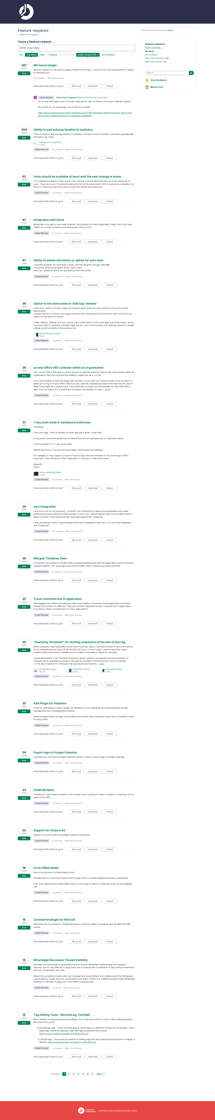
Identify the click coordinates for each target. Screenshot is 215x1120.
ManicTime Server (72, 479)
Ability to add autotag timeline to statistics (63, 129)
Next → (101, 1074)
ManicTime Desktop (55, 78)
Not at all (78, 86)
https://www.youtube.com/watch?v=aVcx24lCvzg (72, 1042)
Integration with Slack (49, 219)
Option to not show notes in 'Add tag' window (65, 303)
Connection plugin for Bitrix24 (54, 919)
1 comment (56, 988)
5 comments (57, 479)
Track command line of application (58, 598)
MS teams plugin (45, 65)
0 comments (57, 725)
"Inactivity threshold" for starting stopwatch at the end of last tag (79, 642)
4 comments (57, 395)
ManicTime (156, 87)
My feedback (108, 55)
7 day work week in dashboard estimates (62, 422)
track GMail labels (46, 867)
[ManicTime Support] (26, 12)
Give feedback (158, 80)
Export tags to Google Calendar (55, 752)
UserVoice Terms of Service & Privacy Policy (118, 1110)
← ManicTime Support (28, 34)
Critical (111, 86)
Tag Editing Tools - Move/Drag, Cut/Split (62, 1014)
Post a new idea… (153, 48)
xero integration (45, 506)
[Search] (191, 73)
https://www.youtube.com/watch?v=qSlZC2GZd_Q (63, 1033)
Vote (24, 73)
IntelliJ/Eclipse (44, 790)
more (107, 389)
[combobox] (168, 73)
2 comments (57, 340)
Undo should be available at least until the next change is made (77, 176)
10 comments (57, 276)
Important (94, 86)
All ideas (149, 51)
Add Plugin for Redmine (50, 703)
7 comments (57, 193)
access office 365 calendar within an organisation (68, 367)
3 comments (57, 615)
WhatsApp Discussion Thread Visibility (61, 960)
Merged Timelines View (50, 558)
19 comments (39, 78)
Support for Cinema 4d (49, 830)
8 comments (57, 572)
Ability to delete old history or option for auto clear (69, 260)
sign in (171, 30)
